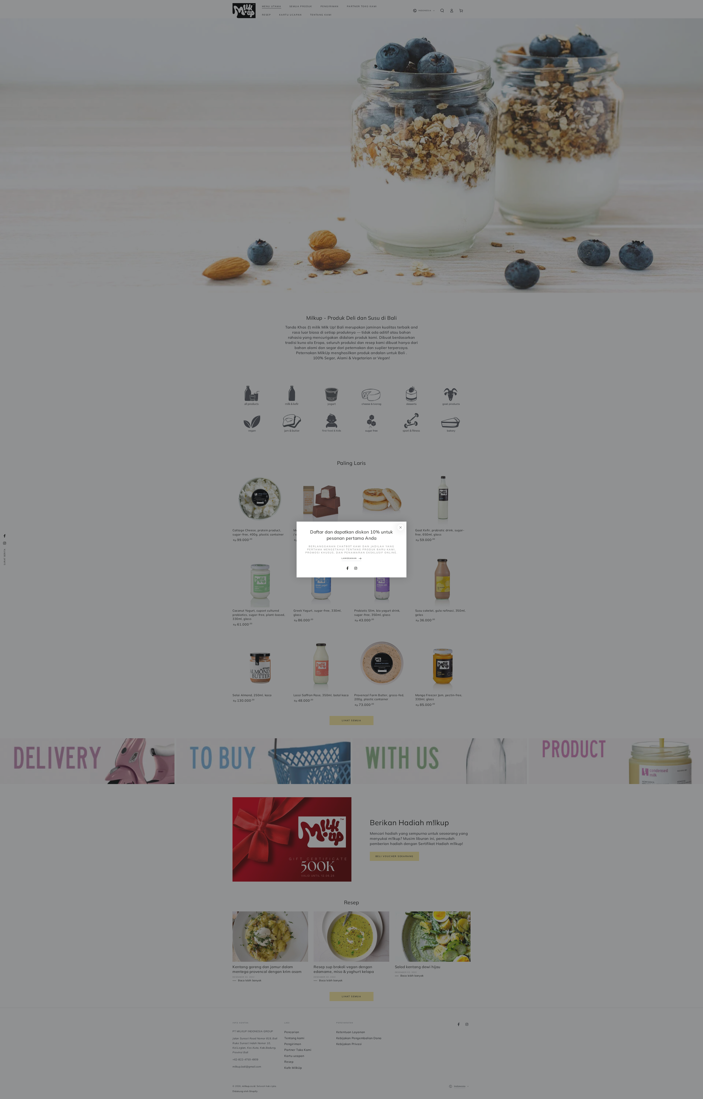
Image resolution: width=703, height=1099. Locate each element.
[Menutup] (401, 527)
